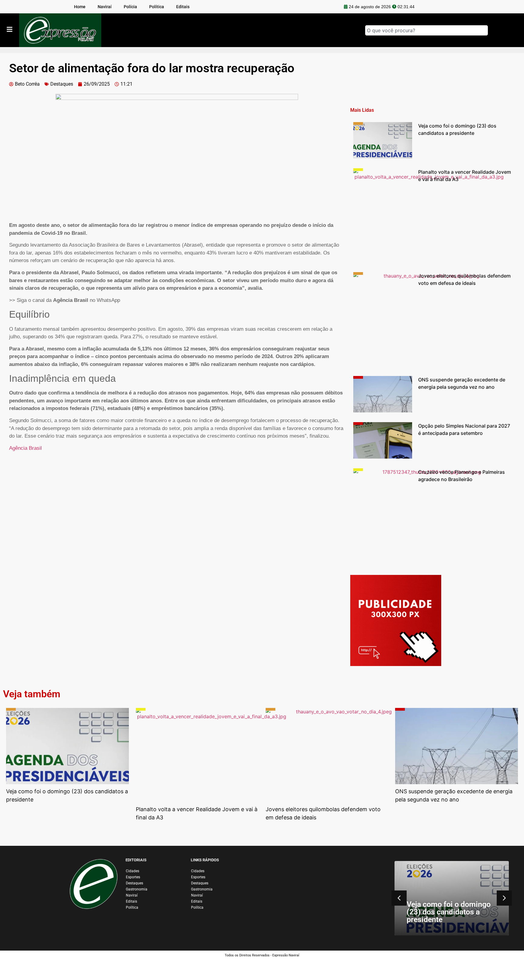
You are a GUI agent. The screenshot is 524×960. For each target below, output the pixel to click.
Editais (131, 901)
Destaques (61, 84)
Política (132, 907)
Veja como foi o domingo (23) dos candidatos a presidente (449, 912)
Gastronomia (136, 889)
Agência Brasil (25, 448)
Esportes (133, 877)
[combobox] (426, 30)
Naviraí (132, 895)
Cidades (132, 871)
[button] (504, 898)
